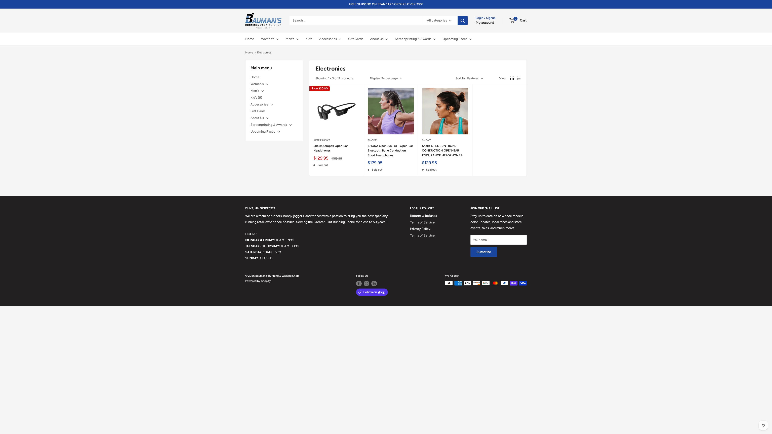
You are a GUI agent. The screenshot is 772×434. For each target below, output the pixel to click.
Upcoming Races (455, 39)
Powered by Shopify (258, 281)
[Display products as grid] (512, 78)
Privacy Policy (420, 229)
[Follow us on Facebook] (359, 283)
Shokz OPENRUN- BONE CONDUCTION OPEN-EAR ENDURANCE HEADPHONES (442, 150)
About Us (376, 39)
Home (249, 39)
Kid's (309, 39)
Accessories (328, 39)
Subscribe (483, 252)
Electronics (264, 52)
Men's (290, 39)
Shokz (372, 140)
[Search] (463, 20)
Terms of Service (422, 222)
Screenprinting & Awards (413, 39)
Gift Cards (355, 39)
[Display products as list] (518, 78)
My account (485, 22)
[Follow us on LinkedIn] (374, 283)
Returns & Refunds (423, 216)
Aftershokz (321, 140)
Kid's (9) (256, 97)
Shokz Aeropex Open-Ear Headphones (330, 148)
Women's (267, 39)
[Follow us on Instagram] (366, 283)
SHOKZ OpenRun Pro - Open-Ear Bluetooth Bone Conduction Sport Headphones (390, 150)
